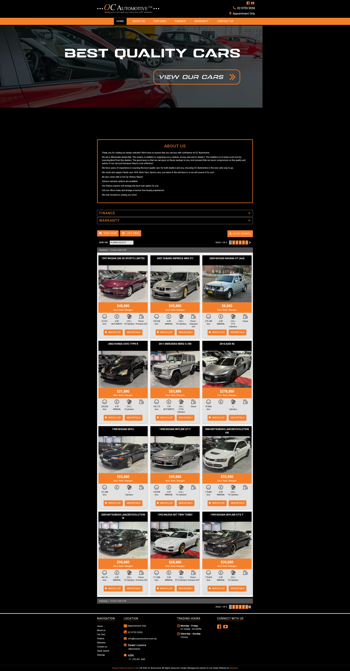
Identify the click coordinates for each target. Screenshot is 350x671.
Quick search (103, 651)
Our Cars (160, 21)
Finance (180, 21)
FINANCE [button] (107, 213)
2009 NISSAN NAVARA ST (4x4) (227, 258)
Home (120, 21)
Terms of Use (132, 667)
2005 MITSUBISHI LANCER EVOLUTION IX (123, 516)
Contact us (225, 21)
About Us (139, 21)
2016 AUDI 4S (227, 344)
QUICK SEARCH (241, 234)
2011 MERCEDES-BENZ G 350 (175, 344)
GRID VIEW (110, 233)
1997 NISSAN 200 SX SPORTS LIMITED (123, 258)
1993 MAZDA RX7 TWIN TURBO (175, 515)
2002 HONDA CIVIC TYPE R (123, 344)
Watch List (114, 332)
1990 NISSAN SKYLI (123, 429)
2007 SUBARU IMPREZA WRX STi (175, 258)
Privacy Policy (118, 667)
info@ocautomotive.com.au (142, 638)
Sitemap (101, 655)
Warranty (201, 21)
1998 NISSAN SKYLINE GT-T (175, 429)
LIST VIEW (132, 233)
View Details (134, 332)
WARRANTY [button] (109, 220)
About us (101, 630)
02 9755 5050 (246, 8)
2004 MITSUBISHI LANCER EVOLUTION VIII (227, 431)
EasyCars (233, 667)
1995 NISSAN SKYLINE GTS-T (226, 515)
